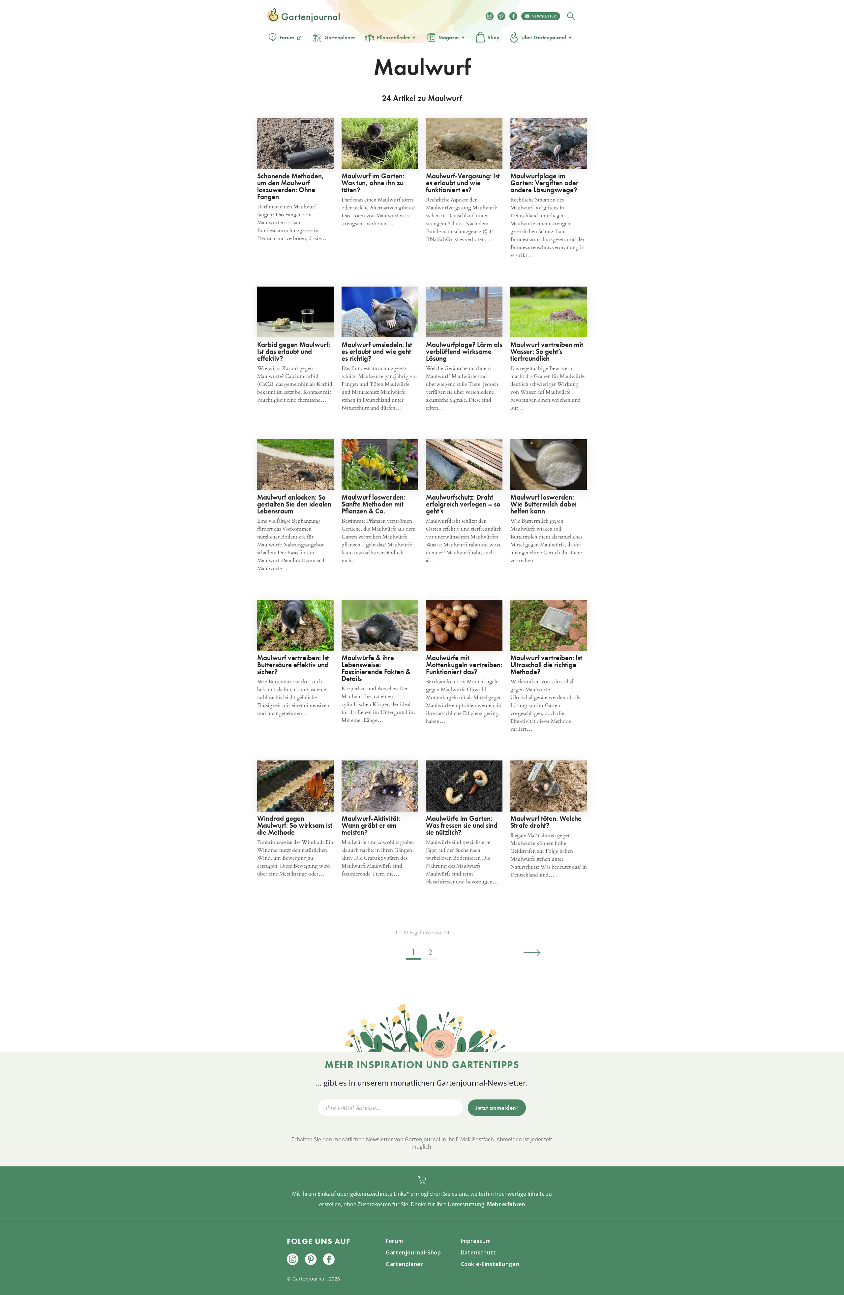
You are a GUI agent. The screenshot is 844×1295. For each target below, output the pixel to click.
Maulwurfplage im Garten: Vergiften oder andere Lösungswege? (544, 182)
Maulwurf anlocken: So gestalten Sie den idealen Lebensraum (294, 504)
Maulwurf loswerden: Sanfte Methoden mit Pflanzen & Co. (373, 504)
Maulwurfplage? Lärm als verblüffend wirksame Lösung (464, 351)
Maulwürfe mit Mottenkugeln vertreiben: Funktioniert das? (464, 664)
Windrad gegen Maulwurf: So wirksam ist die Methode (294, 825)
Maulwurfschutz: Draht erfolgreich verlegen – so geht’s (463, 504)
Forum (287, 37)
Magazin (448, 37)
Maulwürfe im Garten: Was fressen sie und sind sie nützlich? (461, 825)
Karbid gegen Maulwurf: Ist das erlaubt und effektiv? (293, 351)
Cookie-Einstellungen (490, 1264)
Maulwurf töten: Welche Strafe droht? (546, 822)
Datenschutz (478, 1252)
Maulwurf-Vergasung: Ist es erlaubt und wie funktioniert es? (463, 182)
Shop (493, 37)
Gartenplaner (339, 37)
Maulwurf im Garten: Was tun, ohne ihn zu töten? (373, 182)
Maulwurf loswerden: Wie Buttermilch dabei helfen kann (543, 504)
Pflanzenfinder (393, 37)
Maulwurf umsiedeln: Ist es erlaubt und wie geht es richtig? (377, 351)
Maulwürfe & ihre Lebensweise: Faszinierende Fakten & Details (376, 668)
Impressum (476, 1241)
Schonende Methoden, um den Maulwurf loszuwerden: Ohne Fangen (290, 186)
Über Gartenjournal (543, 37)
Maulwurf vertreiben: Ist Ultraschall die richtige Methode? (546, 664)
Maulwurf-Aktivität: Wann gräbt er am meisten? (371, 825)
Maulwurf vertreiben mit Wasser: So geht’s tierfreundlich (546, 351)
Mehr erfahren (506, 1204)
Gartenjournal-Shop (413, 1252)
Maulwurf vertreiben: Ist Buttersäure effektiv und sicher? (293, 664)
